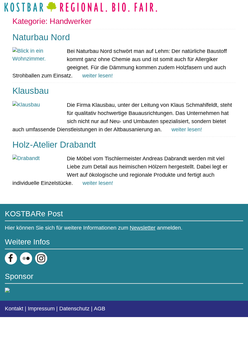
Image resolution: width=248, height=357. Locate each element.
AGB (99, 309)
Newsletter (142, 228)
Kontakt (14, 309)
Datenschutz (74, 309)
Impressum (41, 309)
